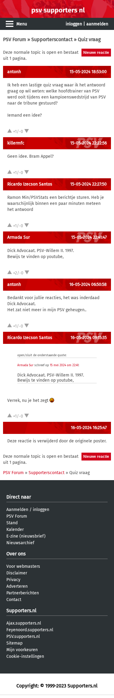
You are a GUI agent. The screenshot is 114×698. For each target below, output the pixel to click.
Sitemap (14, 643)
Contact (13, 599)
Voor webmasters (23, 566)
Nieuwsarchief (20, 542)
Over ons (16, 554)
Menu (21, 24)
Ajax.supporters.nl (23, 623)
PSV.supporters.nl (23, 636)
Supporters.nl (21, 610)
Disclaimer (16, 573)
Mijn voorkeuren (22, 649)
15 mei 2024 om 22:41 (64, 365)
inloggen (74, 24)
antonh (14, 71)
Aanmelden (17, 509)
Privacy (13, 579)
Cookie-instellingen (25, 656)
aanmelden (97, 24)
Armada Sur (18, 237)
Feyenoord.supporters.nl (29, 629)
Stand (12, 522)
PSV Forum (14, 39)
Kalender (15, 529)
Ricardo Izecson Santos (29, 184)
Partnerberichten (22, 593)
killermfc (15, 143)
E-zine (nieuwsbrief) (26, 536)
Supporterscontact (52, 39)
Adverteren (17, 586)
